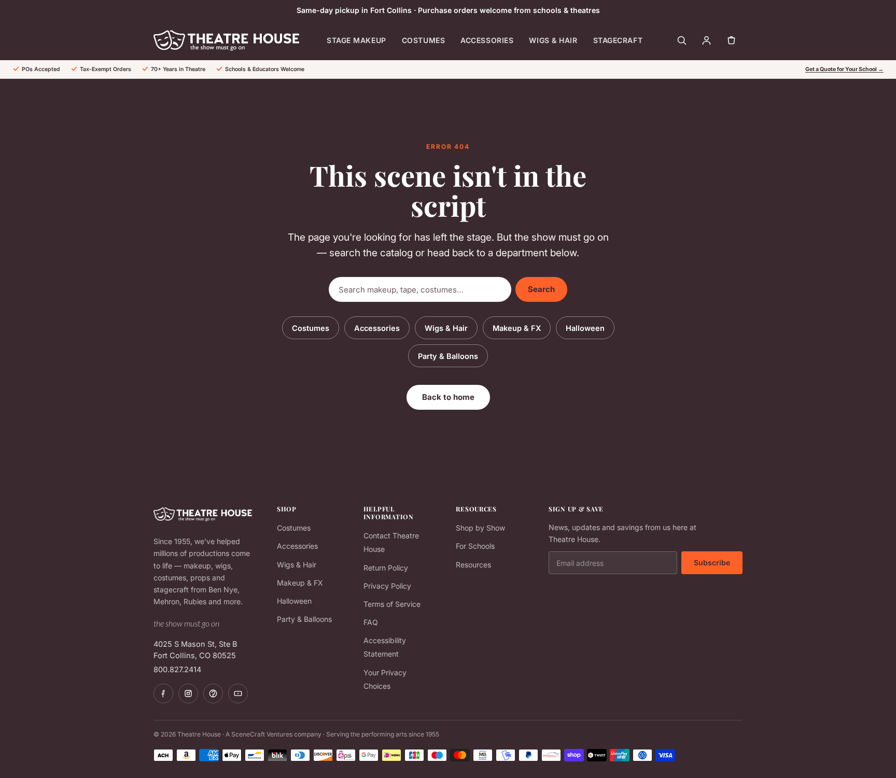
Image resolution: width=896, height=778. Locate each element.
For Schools (475, 545)
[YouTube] (238, 693)
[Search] (681, 40)
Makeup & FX (517, 328)
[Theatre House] (226, 40)
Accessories (486, 40)
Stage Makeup (356, 40)
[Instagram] (188, 693)
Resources (473, 564)
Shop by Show (480, 527)
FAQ (370, 622)
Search (541, 289)
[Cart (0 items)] (731, 40)
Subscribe (712, 562)
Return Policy (385, 567)
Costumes (423, 40)
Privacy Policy (387, 585)
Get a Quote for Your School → (844, 69)
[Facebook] (163, 693)
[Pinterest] (213, 693)
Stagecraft (618, 40)
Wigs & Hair (553, 40)
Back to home (448, 397)
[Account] (706, 40)
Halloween (585, 328)
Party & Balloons (448, 356)
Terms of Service (392, 604)
